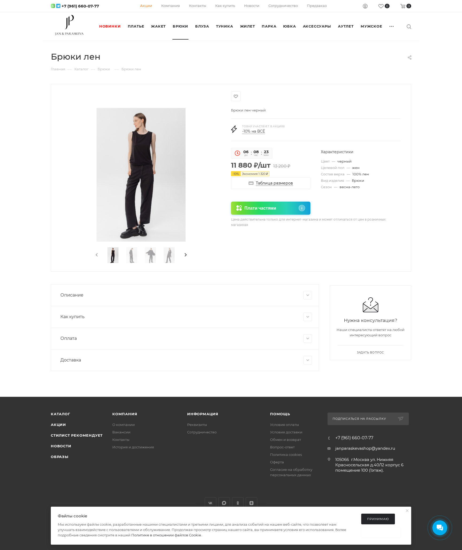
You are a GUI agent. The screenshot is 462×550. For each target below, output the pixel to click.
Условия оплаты (284, 424)
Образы (59, 457)
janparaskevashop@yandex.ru (365, 448)
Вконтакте (210, 503)
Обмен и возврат (285, 439)
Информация (202, 414)
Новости (61, 446)
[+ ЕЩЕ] (392, 26)
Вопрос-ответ (282, 447)
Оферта (277, 462)
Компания (124, 414)
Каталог (60, 414)
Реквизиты (197, 424)
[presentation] (96, 255)
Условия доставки (286, 432)
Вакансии (121, 432)
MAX (224, 503)
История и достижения (133, 447)
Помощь (280, 414)
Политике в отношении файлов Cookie (166, 535)
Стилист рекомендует (77, 435)
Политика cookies (286, 454)
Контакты (120, 439)
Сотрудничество (202, 432)
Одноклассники (238, 503)
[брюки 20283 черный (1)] (141, 175)
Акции (58, 424)
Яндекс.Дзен (251, 503)
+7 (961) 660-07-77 (80, 6)
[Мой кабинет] (365, 6)
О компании (123, 424)
